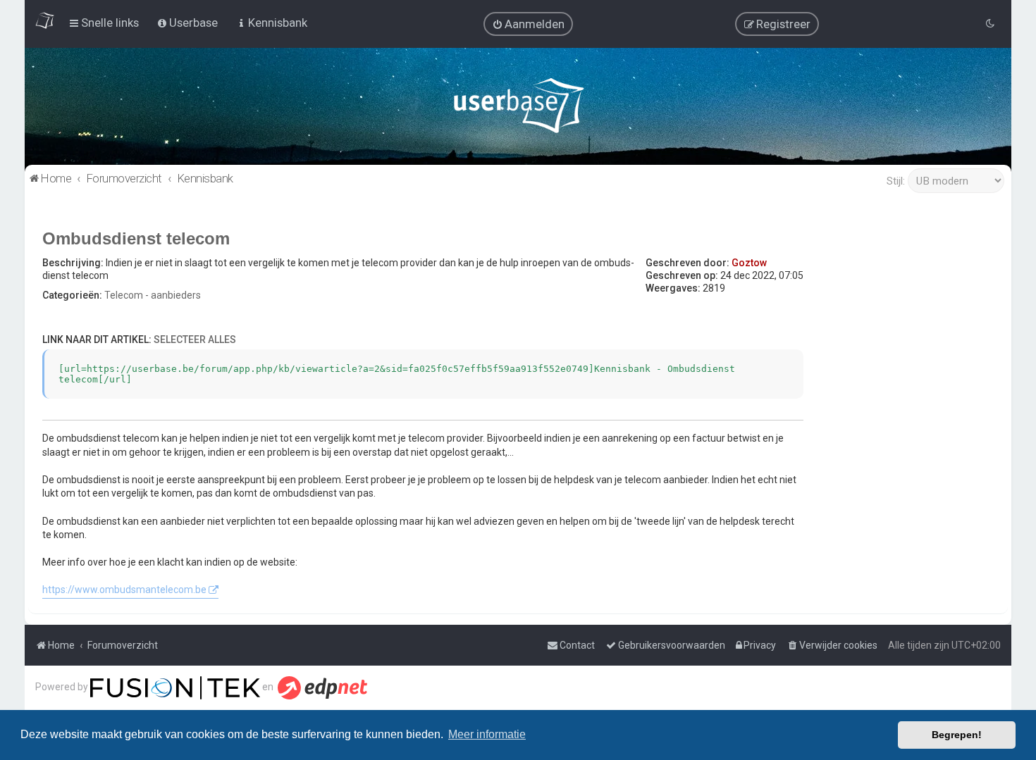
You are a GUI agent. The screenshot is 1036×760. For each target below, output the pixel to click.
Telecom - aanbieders (152, 295)
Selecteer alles (195, 339)
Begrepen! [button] (957, 734)
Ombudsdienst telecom (136, 238)
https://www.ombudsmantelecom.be (124, 589)
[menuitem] (528, 24)
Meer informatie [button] (487, 734)
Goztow (749, 262)
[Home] (518, 109)
